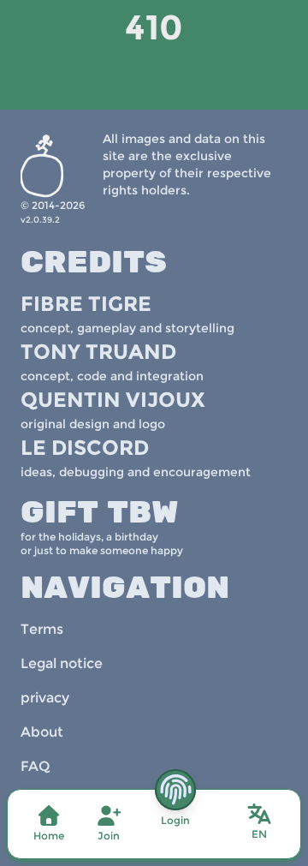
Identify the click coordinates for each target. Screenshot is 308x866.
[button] (259, 822)
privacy (45, 698)
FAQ (35, 766)
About (42, 732)
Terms (42, 629)
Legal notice (62, 663)
